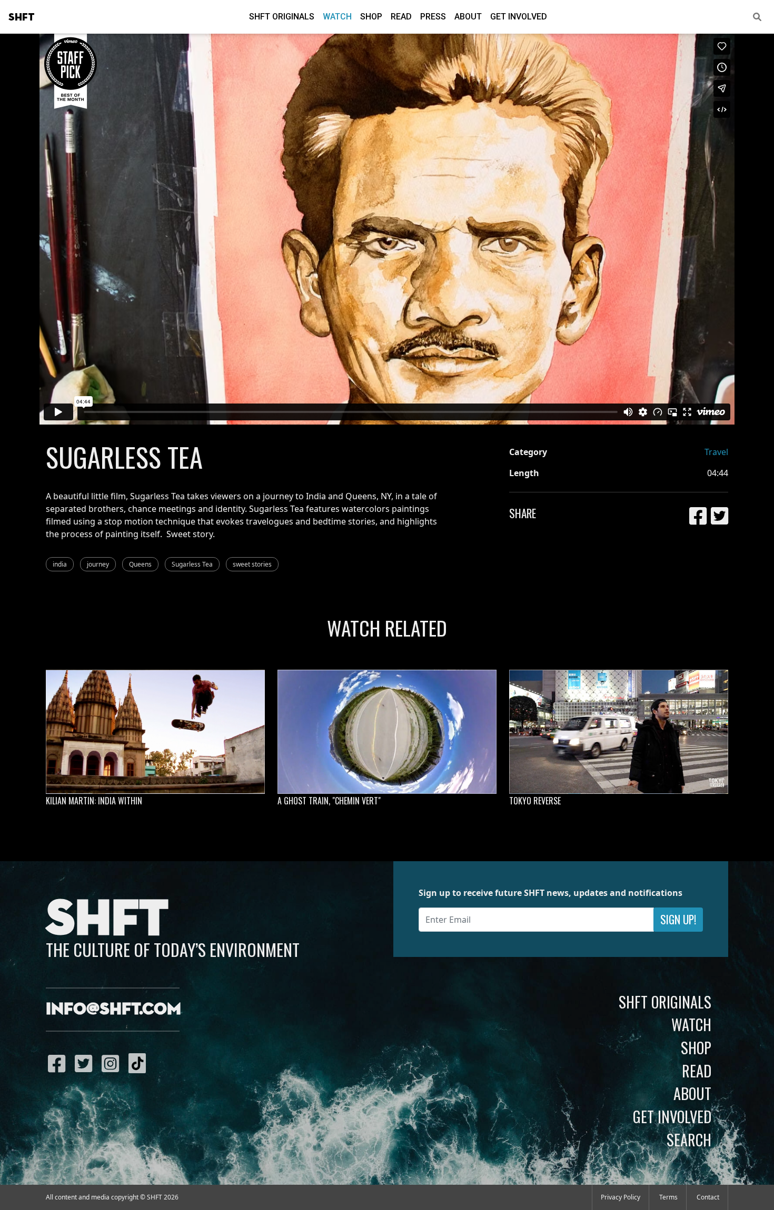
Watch (337, 17)
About (468, 17)
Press (433, 17)
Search (689, 1139)
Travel (716, 452)
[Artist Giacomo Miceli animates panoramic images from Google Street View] (387, 731)
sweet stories (252, 564)
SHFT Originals (281, 17)
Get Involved (518, 17)
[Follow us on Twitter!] (86, 1063)
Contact (708, 1197)
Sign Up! (678, 919)
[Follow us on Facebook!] (59, 1063)
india (60, 564)
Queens (140, 564)
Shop (371, 17)
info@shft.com (113, 1009)
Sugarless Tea (192, 564)
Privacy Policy (620, 1197)
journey (98, 564)
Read (401, 17)
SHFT (21, 17)
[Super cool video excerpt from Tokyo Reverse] (619, 731)
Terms (668, 1197)
